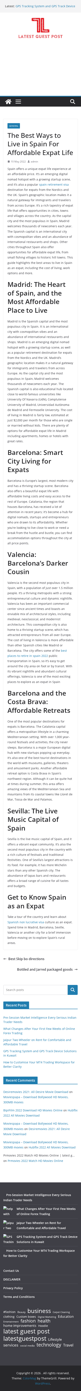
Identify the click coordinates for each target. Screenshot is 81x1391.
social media (27, 1345)
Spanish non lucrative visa (25, 922)
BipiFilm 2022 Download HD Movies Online (33, 1110)
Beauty (21, 1312)
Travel (68, 1345)
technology (49, 1345)
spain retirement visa (54, 184)
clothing (9, 1316)
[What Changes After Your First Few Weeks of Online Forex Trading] (8, 1211)
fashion (28, 1321)
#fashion (9, 1312)
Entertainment (11, 1321)
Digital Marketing (47, 1317)
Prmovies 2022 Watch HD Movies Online (35, 1161)
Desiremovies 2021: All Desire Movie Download (35, 1092)
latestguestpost (24, 1338)
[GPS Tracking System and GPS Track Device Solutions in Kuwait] (8, 1239)
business (39, 1310)
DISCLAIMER (11, 1279)
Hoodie (43, 1325)
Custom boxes (26, 1316)
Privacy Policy (13, 1288)
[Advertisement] (40, 71)
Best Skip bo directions (26, 959)
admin (34, 161)
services (10, 1345)
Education (66, 1316)
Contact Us (11, 1271)
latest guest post (26, 1331)
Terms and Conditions (19, 1297)
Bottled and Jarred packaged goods (45, 969)
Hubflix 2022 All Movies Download (52, 1147)
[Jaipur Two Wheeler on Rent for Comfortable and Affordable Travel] (8, 1225)
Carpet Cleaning (61, 1312)
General (13, 125)
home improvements (19, 1326)
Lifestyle (55, 1339)
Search (73, 989)
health (44, 1321)
